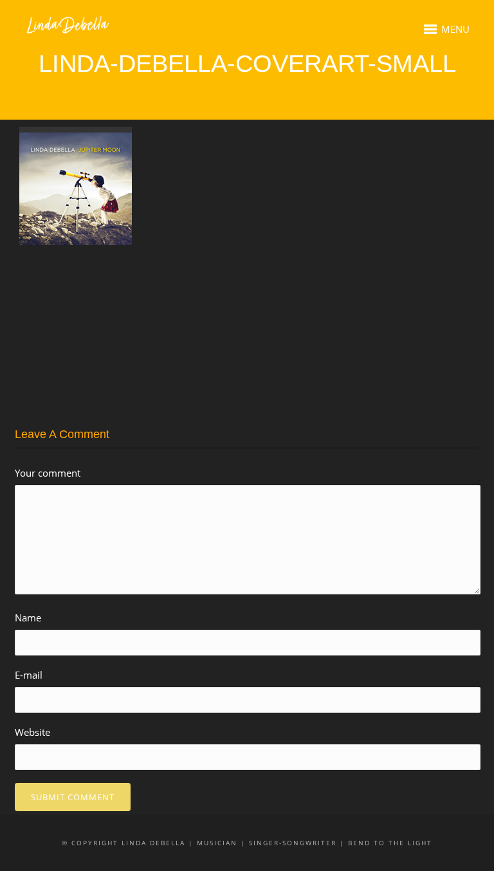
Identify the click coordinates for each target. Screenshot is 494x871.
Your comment (47, 472)
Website (32, 732)
